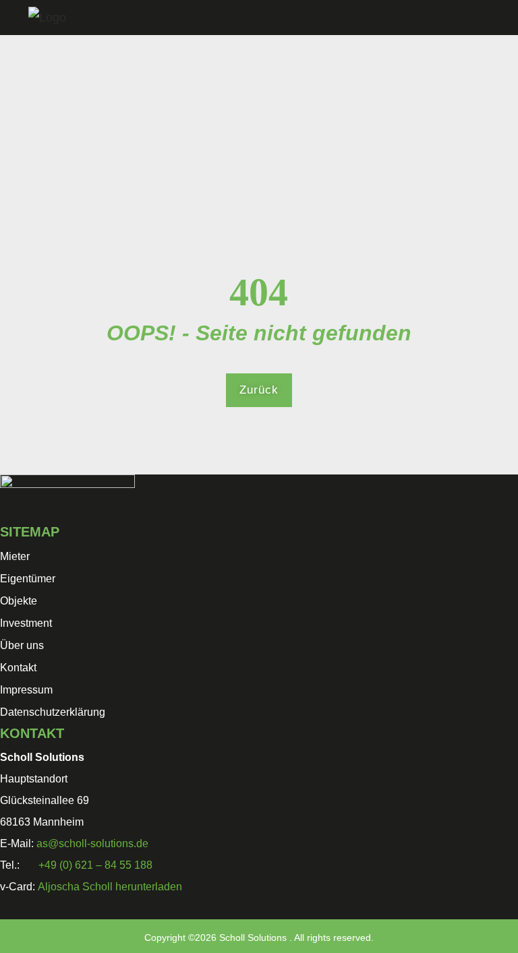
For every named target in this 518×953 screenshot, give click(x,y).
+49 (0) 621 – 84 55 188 (95, 865)
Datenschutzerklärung (52, 712)
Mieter (15, 556)
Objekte (18, 601)
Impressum (26, 690)
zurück (259, 389)
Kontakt (18, 667)
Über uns (22, 645)
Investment (26, 623)
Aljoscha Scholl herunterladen (110, 886)
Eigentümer (27, 578)
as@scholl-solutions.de (92, 843)
